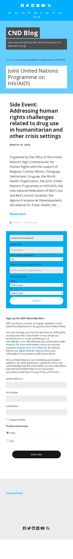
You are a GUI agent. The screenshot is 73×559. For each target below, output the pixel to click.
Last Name (12, 406)
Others (17, 222)
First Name (12, 392)
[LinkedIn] (33, 5)
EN (22, 13)
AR (9, 13)
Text (12, 441)
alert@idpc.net (15, 341)
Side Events (31, 222)
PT (53, 13)
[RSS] (49, 5)
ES (29, 13)
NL (47, 13)
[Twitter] (27, 5)
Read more (18, 214)
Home (9, 59)
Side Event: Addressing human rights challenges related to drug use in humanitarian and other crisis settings (36, 120)
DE (16, 13)
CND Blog (23, 32)
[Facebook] (23, 5)
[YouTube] (43, 5)
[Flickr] (38, 5)
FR (35, 13)
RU (60, 13)
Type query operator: (22, 255)
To (11, 289)
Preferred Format (17, 426)
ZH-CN (36, 17)
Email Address (14, 378)
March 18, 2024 (20, 144)
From (12, 280)
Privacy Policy (14, 493)
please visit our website (32, 347)
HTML (13, 433)
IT (41, 13)
